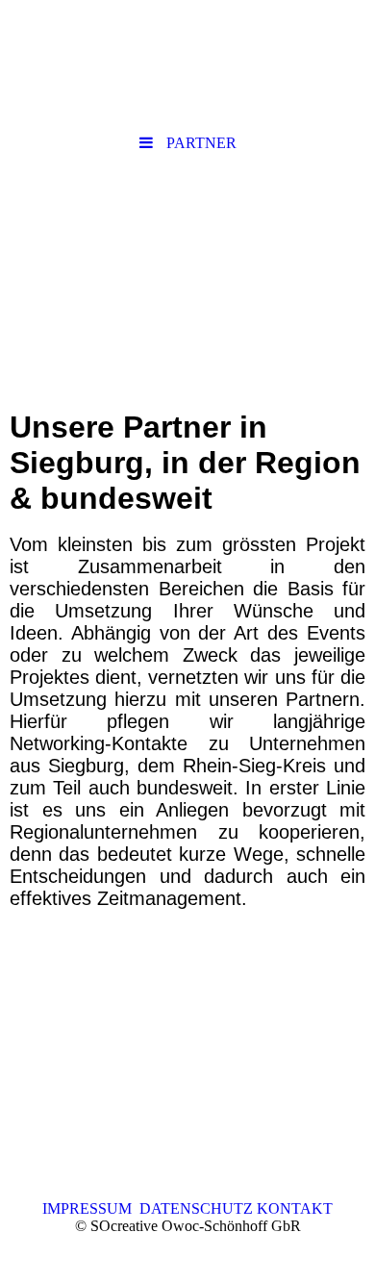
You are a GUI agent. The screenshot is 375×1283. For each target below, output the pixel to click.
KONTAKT (293, 1208)
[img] (187, 272)
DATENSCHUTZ (196, 1208)
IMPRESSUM (90, 1208)
